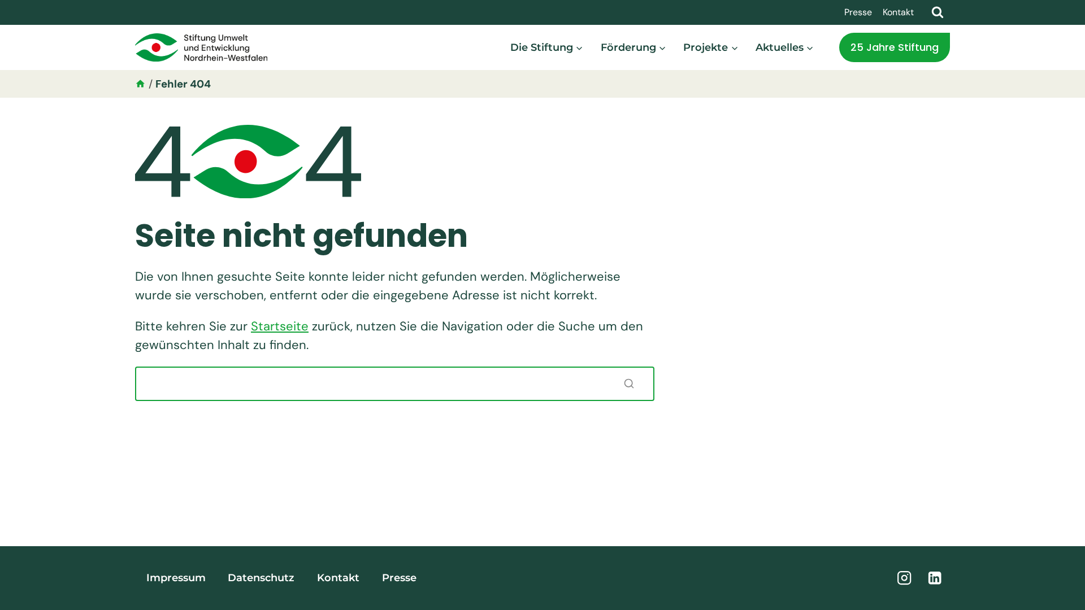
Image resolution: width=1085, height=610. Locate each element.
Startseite (280, 326)
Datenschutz (261, 578)
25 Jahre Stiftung (894, 47)
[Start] (140, 84)
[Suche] (629, 383)
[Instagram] (904, 578)
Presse (858, 12)
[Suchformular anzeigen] (937, 12)
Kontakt (898, 12)
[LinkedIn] (935, 578)
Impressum (176, 578)
